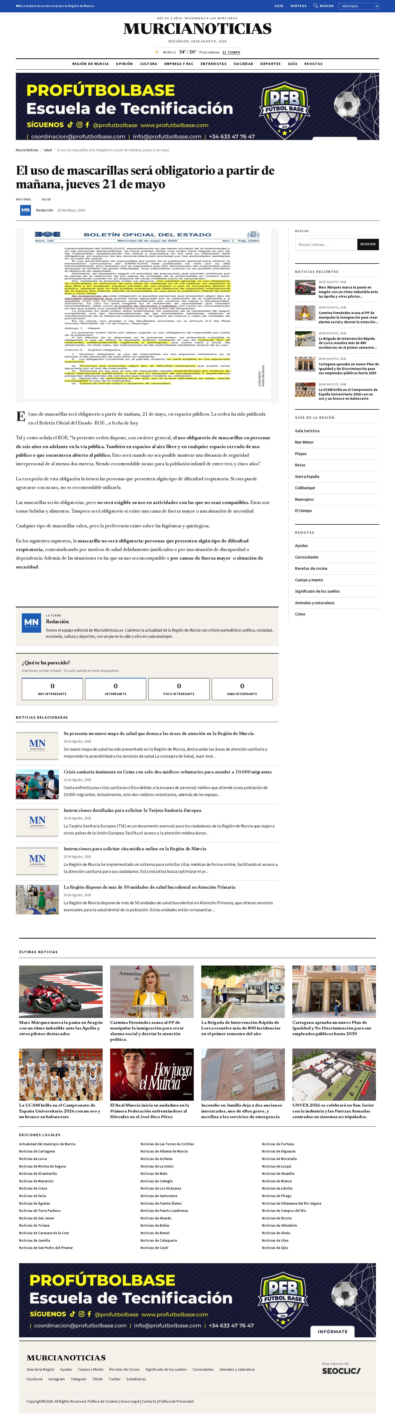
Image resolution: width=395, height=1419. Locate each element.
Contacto (149, 1401)
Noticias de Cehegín (157, 1181)
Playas (301, 454)
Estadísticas (136, 1379)
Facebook (35, 1379)
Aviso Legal (130, 1401)
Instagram (57, 1379)
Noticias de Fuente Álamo (161, 1203)
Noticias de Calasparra (159, 1240)
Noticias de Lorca (33, 1159)
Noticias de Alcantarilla (38, 1173)
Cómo (300, 614)
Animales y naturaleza (314, 603)
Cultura (148, 64)
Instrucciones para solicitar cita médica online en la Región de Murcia (135, 849)
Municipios (304, 499)
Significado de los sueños (317, 591)
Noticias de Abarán (156, 1218)
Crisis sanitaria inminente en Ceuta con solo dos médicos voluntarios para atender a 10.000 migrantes (168, 772)
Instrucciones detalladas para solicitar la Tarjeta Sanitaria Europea (132, 811)
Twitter (115, 1379)
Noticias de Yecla (32, 1196)
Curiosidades (307, 557)
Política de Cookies (103, 1401)
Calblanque (305, 488)
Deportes (270, 64)
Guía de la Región (40, 1369)
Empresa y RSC (179, 64)
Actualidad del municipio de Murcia (47, 1144)
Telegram (78, 1379)
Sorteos (298, 6)
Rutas (300, 465)
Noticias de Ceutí (154, 1247)
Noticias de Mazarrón (36, 1181)
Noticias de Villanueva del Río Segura (291, 1203)
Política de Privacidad (176, 1401)
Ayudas (301, 546)
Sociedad (243, 64)
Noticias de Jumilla (34, 1240)
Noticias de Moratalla (279, 1159)
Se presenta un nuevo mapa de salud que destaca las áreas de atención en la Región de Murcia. (159, 734)
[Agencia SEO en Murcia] (341, 1368)
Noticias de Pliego (277, 1196)
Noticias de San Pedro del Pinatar (46, 1247)
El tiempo (303, 511)
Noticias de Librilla (277, 1188)
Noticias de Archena (156, 1159)
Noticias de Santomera (159, 1196)
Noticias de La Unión (157, 1166)
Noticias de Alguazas (279, 1151)
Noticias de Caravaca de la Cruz (44, 1233)
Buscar (326, 6)
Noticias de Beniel (155, 1233)
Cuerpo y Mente (90, 1369)
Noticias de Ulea (275, 1240)
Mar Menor (304, 442)
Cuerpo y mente (309, 580)
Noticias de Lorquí (276, 1166)
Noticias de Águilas (34, 1203)
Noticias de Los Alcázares (161, 1188)
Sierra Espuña (307, 477)
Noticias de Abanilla (278, 1173)
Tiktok (97, 1379)
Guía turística (307, 431)
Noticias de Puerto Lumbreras (164, 1210)
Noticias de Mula (154, 1173)
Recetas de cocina (311, 568)
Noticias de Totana (34, 1225)
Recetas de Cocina (124, 1369)
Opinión (124, 64)
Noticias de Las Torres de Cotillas (167, 1144)
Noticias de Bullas (155, 1225)
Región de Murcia (90, 64)
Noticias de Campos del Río (284, 1210)
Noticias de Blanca (277, 1181)
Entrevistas (214, 64)
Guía (279, 6)
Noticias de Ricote (277, 1218)
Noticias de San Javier (36, 1218)
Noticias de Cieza (33, 1188)
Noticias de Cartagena (37, 1151)
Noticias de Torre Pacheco (40, 1210)
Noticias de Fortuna (278, 1144)
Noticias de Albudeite (279, 1225)
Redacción (44, 210)
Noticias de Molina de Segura (42, 1166)
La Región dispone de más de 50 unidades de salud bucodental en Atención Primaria (149, 887)
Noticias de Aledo (276, 1233)
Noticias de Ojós (275, 1247)
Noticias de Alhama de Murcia (164, 1151)
